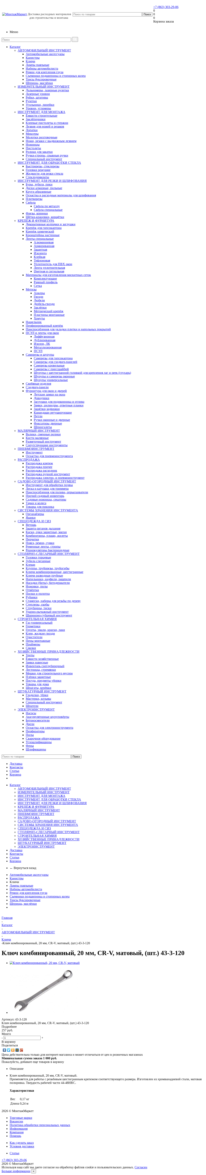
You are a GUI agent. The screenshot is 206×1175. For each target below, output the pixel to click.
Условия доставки (22, 1146)
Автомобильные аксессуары (29, 874)
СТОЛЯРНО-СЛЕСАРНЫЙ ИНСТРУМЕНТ (49, 554)
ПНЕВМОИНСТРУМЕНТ (36, 448)
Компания (17, 1132)
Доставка (16, 763)
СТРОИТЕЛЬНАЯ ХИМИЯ (37, 619)
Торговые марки (21, 1117)
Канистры (17, 878)
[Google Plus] (21, 1050)
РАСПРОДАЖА (29, 459)
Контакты (16, 767)
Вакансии (16, 1121)
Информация (19, 1128)
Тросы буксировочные (25, 900)
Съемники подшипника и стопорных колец (40, 896)
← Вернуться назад (23, 868)
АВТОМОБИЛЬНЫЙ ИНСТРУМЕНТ (44, 50)
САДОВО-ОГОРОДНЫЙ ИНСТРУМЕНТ (47, 481)
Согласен (141, 1167)
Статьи (14, 771)
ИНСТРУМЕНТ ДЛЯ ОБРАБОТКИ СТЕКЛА (49, 162)
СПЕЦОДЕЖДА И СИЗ (34, 521)
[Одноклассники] (13, 1050)
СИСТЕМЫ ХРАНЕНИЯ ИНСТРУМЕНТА (48, 510)
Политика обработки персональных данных (40, 1125)
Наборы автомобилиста (26, 889)
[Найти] (75, 39)
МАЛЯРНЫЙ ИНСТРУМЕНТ (39, 430)
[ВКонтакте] (4, 1050)
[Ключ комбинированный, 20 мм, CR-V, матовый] (45, 963)
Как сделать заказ (22, 1142)
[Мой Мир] (17, 1050)
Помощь (15, 1136)
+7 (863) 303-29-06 (165, 7)
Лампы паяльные (21, 885)
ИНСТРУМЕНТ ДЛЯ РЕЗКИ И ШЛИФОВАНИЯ (52, 180)
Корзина (15, 774)
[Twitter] (9, 1050)
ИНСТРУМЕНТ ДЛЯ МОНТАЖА (41, 112)
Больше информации (16, 1171)
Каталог (15, 46)
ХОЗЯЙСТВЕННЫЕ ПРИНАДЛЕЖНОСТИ (48, 651)
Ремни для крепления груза (28, 893)
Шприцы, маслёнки (23, 903)
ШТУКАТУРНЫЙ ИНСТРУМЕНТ (42, 691)
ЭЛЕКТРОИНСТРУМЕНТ (36, 709)
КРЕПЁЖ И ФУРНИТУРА (36, 220)
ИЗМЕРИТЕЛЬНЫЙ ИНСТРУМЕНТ (44, 86)
